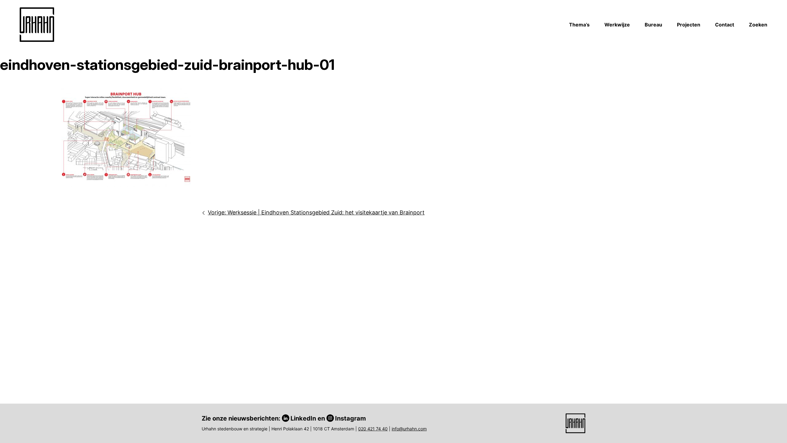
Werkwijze (617, 25)
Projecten (688, 25)
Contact (724, 25)
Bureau (653, 25)
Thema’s (579, 25)
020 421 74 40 (373, 428)
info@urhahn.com (409, 428)
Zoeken (758, 25)
